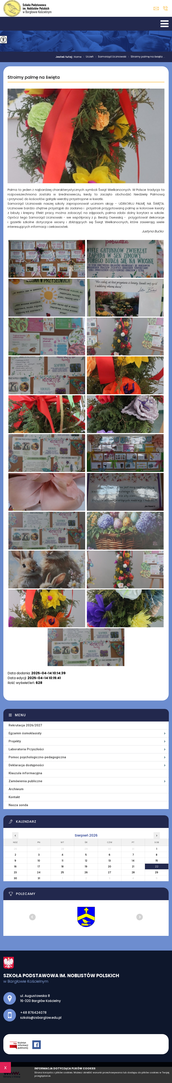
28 (133, 872)
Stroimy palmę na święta (34, 77)
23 (15, 872)
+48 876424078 (165, 8)
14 (133, 860)
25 (62, 872)
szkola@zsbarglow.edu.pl (157, 8)
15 (156, 860)
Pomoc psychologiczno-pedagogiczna (37, 757)
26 (86, 872)
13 (109, 860)
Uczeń (88, 56)
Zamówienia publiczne (25, 781)
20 (109, 866)
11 (62, 860)
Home (77, 57)
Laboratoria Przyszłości (26, 749)
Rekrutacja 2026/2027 (25, 725)
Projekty (15, 741)
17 (39, 866)
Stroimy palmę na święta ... (146, 56)
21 (133, 866)
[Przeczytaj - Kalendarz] (88, 823)
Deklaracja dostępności (26, 765)
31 (39, 878)
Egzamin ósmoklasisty (25, 733)
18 (62, 866)
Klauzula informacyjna (25, 773)
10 (39, 860)
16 (15, 866)
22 (156, 866)
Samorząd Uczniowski (110, 56)
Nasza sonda (18, 805)
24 (38, 872)
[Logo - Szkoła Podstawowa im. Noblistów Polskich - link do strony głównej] (27, 8)
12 (86, 860)
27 (109, 872)
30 (15, 878)
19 (86, 866)
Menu (20, 715)
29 (156, 872)
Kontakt (14, 797)
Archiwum (16, 789)
